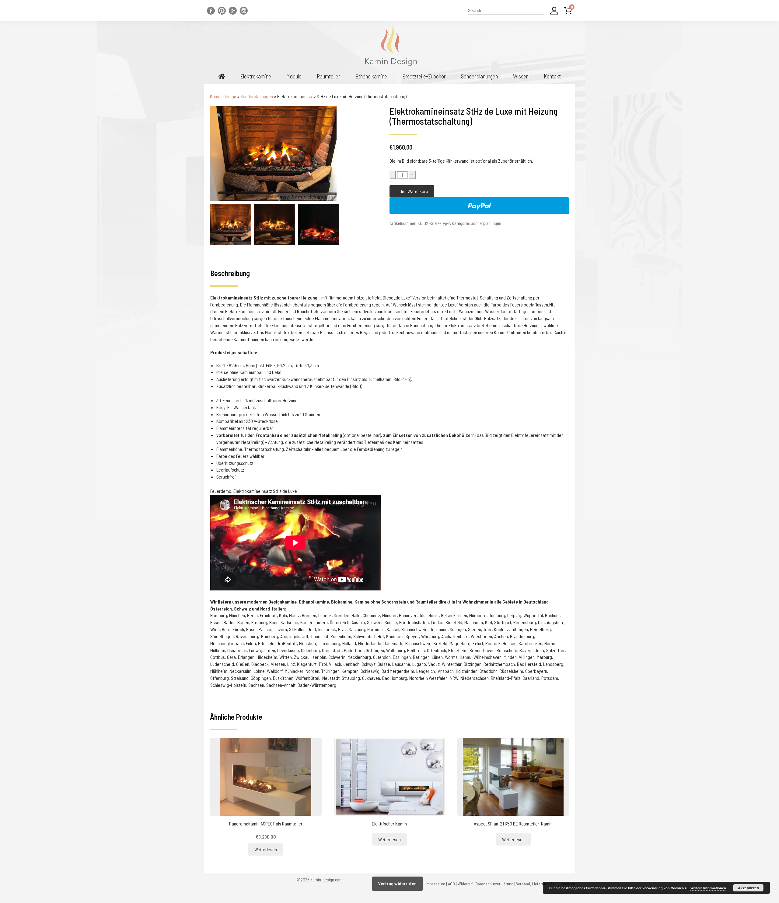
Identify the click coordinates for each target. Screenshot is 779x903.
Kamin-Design (223, 96)
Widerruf (465, 883)
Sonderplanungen (479, 76)
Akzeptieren (748, 888)
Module (294, 76)
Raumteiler (328, 76)
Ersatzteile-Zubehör (424, 76)
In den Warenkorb (412, 191)
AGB (451, 883)
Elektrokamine (255, 76)
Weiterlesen (265, 849)
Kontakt (552, 76)
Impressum (435, 883)
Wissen (521, 76)
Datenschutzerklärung (494, 883)
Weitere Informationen (708, 888)
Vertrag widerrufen (397, 883)
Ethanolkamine (371, 76)
